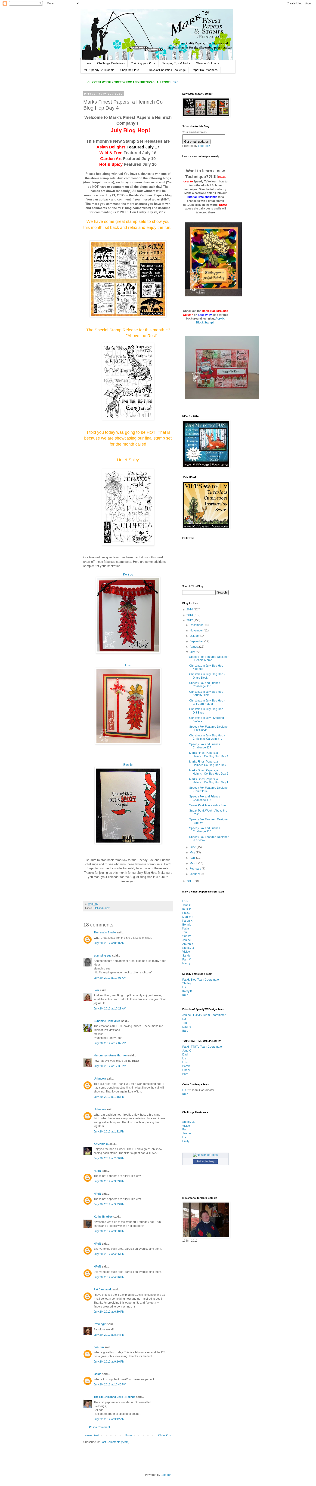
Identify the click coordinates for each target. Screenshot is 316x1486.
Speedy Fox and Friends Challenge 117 (204, 746)
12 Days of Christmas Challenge (165, 70)
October (195, 635)
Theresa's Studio (105, 932)
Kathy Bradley (103, 1216)
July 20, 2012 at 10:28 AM (110, 1008)
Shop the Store (129, 70)
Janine (186, 1133)
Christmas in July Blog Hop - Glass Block (207, 676)
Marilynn (187, 916)
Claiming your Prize (143, 63)
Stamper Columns (207, 63)
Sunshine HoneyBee (107, 1021)
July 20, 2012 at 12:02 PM (110, 1043)
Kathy (185, 928)
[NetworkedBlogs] (205, 1155)
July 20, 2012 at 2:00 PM (109, 1158)
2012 (190, 620)
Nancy (186, 963)
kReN (97, 1170)
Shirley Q (188, 948)
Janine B (187, 940)
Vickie (186, 951)
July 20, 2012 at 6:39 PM (109, 1311)
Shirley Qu (188, 1121)
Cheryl (186, 1070)
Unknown (100, 1078)
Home (87, 63)
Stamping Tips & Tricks (175, 63)
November (197, 630)
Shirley (186, 983)
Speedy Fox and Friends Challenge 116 (204, 798)
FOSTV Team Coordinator (209, 1015)
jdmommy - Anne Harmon (110, 1055)
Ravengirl (100, 1324)
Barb (185, 1030)
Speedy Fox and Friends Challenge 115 (204, 830)
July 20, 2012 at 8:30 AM (109, 943)
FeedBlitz (204, 146)
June (193, 847)
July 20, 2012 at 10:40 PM (110, 1384)
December (197, 625)
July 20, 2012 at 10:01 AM (110, 977)
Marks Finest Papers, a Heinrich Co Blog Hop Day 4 (208, 754)
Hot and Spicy (102, 908)
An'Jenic (187, 944)
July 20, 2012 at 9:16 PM (109, 1361)
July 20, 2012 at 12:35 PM (110, 1066)
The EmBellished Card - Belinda (114, 1397)
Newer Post (91, 1435)
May (193, 852)
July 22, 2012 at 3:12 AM (109, 1419)
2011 (190, 881)
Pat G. (186, 912)
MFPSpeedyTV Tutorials (99, 70)
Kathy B (187, 991)
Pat (184, 1129)
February (196, 868)
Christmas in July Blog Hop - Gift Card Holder (207, 702)
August (194, 646)
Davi (185, 1054)
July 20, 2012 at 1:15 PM (109, 1096)
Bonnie (128, 764)
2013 (190, 615)
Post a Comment (99, 1427)
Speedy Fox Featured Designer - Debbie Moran (209, 658)
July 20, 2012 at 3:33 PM (109, 1181)
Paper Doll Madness (204, 70)
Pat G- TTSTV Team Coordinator (202, 1046)
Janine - (187, 1015)
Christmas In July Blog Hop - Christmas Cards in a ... (207, 737)
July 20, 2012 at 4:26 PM (109, 1254)
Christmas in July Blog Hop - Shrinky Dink (207, 693)
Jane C (186, 905)
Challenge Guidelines (111, 63)
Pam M (186, 959)
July (192, 652)
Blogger (165, 1475)
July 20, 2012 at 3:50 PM (109, 1231)
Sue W (186, 936)
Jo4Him (99, 1347)
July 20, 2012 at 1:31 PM (109, 1131)
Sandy (186, 955)
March (194, 863)
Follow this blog (205, 1161)
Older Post (164, 1435)
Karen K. (187, 920)
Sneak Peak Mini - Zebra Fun (207, 805)
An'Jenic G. (101, 1144)
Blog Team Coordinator (205, 979)
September (197, 641)
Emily (185, 1141)
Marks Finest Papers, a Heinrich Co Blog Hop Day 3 (208, 763)
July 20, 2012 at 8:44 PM (109, 1334)
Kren (185, 995)
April (193, 857)
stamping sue (103, 955)
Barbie (186, 1066)
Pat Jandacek (103, 1289)
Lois (128, 665)
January (195, 874)
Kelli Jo (128, 574)
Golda (97, 1374)
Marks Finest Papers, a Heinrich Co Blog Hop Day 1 (208, 781)
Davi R (186, 1026)
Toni (185, 932)
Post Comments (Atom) (114, 1442)
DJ (184, 1019)
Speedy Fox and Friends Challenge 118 (204, 684)
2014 (190, 609)
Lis (184, 987)
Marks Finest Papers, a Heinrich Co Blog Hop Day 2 (208, 772)
